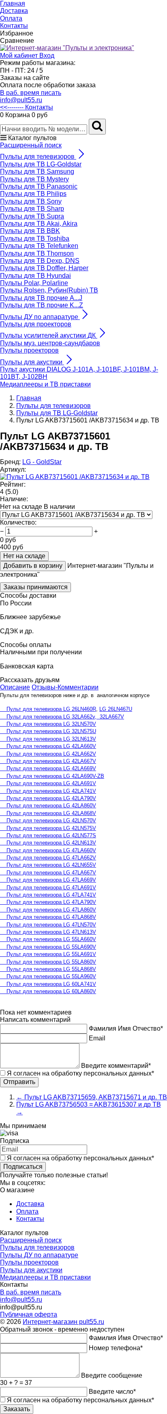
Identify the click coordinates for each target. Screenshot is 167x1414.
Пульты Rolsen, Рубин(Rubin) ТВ (49, 290)
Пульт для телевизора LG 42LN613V (48, 843)
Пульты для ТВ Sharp (32, 208)
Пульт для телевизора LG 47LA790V (48, 902)
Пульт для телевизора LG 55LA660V (48, 939)
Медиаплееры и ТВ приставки (45, 384)
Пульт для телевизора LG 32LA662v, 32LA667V (62, 717)
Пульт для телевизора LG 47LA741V (48, 895)
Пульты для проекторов (35, 324)
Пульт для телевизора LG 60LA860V (48, 991)
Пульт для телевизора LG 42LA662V (48, 754)
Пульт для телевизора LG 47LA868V (48, 917)
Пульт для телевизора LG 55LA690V (48, 947)
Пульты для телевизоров (37, 1247)
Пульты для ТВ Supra (32, 216)
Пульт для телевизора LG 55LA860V (48, 962)
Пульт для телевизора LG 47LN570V (48, 925)
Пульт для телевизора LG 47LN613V (48, 932)
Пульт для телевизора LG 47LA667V (48, 873)
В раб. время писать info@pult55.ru (30, 96)
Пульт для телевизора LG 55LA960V (48, 976)
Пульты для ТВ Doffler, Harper (44, 268)
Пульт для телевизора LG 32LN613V (48, 739)
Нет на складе (24, 556)
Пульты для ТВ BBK (30, 230)
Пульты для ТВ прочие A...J (41, 297)
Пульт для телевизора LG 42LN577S (48, 835)
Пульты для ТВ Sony (31, 201)
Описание (15, 687)
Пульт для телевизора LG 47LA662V (48, 858)
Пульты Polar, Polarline (34, 282)
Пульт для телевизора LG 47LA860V (48, 910)
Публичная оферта (28, 1314)
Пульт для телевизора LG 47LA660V (48, 850)
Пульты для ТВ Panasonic (38, 186)
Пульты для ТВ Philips (33, 193)
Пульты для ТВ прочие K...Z (41, 305)
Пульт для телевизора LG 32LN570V (48, 724)
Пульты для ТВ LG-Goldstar (40, 164)
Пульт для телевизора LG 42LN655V (48, 865)
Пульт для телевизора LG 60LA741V (48, 984)
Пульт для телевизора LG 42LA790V (48, 798)
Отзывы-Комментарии (65, 687)
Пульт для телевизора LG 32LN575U (48, 731)
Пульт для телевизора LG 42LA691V (48, 783)
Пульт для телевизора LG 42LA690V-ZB (52, 776)
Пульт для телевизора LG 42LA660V (48, 746)
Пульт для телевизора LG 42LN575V (48, 828)
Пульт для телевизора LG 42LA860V (48, 806)
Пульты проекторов (29, 350)
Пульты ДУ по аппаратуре (39, 1255)
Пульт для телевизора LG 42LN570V (48, 820)
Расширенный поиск (31, 145)
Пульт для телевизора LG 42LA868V (48, 813)
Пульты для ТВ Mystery (34, 179)
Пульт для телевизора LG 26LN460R (48, 709)
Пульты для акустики (31, 1270)
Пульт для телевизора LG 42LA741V (48, 791)
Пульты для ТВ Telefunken (39, 245)
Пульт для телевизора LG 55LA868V (48, 969)
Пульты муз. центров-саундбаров (50, 343)
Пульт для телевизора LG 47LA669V (48, 880)
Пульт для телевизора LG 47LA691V (48, 888)
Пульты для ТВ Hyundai (35, 275)
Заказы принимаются (35, 587)
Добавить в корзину (32, 565)
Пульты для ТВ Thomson (37, 253)
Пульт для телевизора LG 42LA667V (48, 761)
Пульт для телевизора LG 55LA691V (48, 954)
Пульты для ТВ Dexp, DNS (39, 260)
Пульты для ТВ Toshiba (34, 238)
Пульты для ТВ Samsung (37, 171)
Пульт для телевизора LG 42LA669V (48, 768)
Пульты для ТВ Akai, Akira (38, 223)
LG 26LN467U (115, 709)
